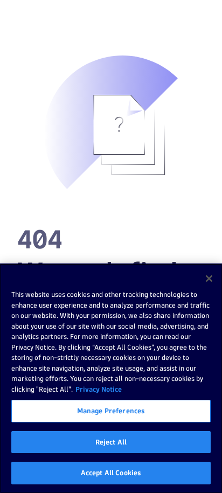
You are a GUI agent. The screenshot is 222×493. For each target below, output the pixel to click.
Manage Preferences (111, 410)
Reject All (111, 442)
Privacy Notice (98, 389)
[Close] (209, 278)
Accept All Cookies (111, 472)
